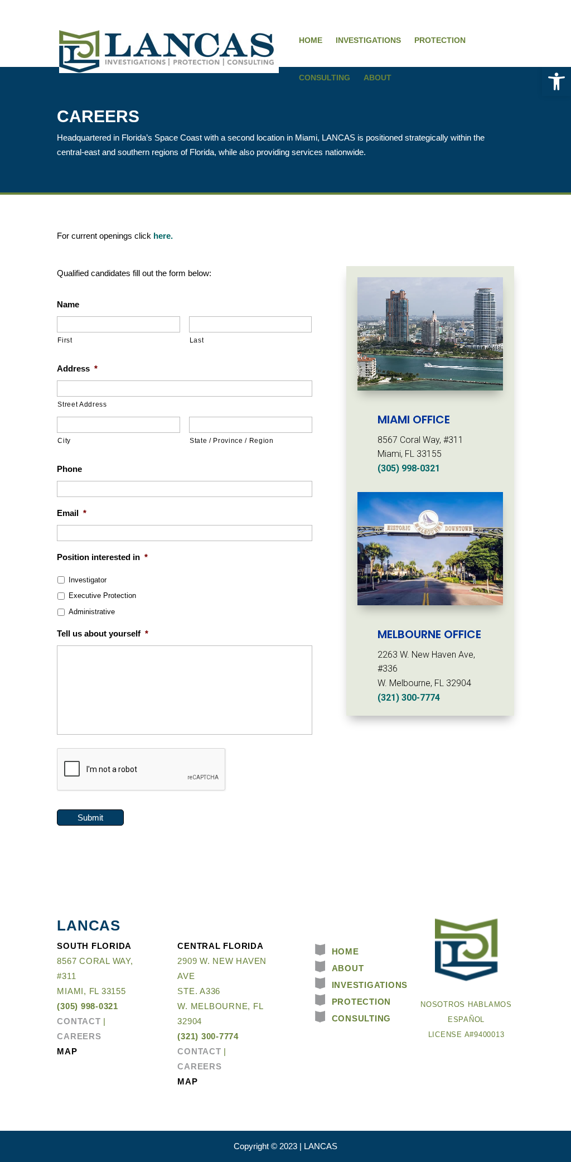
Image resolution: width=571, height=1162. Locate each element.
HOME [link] (345, 951)
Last (197, 340)
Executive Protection (102, 595)
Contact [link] (78, 1021)
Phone (69, 469)
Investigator (88, 580)
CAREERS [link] (79, 1036)
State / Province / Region (232, 441)
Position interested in (102, 557)
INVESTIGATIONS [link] (370, 985)
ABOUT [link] (348, 968)
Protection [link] (440, 40)
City (64, 441)
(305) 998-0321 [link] (409, 468)
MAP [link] (67, 1051)
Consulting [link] (324, 77)
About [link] (377, 77)
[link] (556, 81)
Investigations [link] (368, 40)
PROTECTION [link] (361, 1001)
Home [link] (310, 40)
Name (68, 304)
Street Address (82, 404)
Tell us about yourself (102, 633)
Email (71, 513)
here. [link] (163, 235)
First (64, 340)
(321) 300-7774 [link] (409, 697)
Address (77, 368)
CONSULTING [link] (361, 1018)
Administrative (92, 611)
